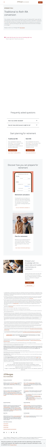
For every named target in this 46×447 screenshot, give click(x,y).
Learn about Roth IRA (30, 153)
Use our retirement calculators (22, 207)
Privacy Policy (13, 445)
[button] (44, 443)
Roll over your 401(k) (18, 408)
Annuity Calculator (32, 397)
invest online (12, 383)
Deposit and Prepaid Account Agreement (9, 429)
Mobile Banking (5, 425)
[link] (4, 432)
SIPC (40, 357)
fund (6, 390)
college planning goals (38, 409)
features (13, 394)
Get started (22, 27)
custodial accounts (32, 408)
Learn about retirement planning (22, 247)
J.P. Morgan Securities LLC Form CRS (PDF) (22, 340)
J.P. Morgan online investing (11, 392)
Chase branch (26, 383)
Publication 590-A (16, 303)
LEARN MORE (9, 335)
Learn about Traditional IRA (14, 153)
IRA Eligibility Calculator (31, 399)
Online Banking (5, 423)
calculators (26, 390)
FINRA (37, 357)
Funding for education (27, 405)
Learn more (31, 298)
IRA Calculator (11, 306)
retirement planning (6, 407)
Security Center (5, 427)
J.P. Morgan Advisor (32, 382)
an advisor (15, 382)
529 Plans (27, 408)
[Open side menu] (4, 2)
